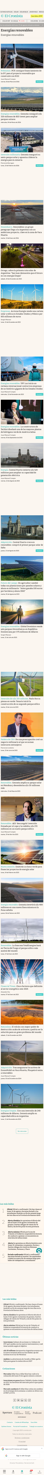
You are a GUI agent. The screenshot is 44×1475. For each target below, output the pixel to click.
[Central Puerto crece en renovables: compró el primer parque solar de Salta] (22, 527)
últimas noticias (6, 12)
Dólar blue (24, 12)
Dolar (13, 1473)
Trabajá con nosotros (36, 1426)
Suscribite (34, 1422)
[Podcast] (37, 1413)
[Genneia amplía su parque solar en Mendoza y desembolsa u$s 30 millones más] (22, 768)
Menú (4, 1473)
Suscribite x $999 (36, 16)
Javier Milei (33, 12)
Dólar (16, 12)
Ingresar (40, 1473)
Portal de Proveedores (20, 1426)
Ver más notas (22, 1131)
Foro (31, 1473)
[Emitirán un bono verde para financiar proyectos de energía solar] (22, 852)
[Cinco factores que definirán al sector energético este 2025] (22, 971)
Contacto (10, 1422)
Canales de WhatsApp (22, 1422)
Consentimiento (22, 1445)
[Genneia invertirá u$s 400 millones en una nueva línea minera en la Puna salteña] (22, 890)
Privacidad (22, 1441)
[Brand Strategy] (28, 1413)
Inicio (22, 1473)
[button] (39, 1251)
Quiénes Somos (6, 1426)
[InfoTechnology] (22, 1417)
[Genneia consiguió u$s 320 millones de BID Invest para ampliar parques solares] (22, 99)
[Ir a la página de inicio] (12, 16)
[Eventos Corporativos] (18, 1413)
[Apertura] (7, 1413)
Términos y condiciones (22, 1438)
